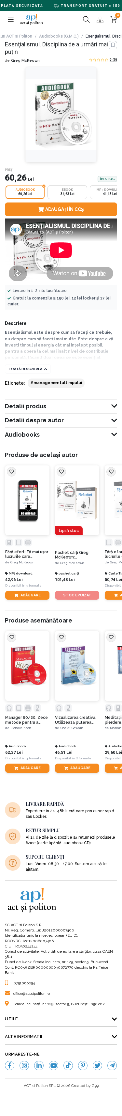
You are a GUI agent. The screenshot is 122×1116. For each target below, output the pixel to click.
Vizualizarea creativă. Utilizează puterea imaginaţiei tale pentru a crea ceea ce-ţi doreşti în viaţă (77, 720)
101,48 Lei (65, 579)
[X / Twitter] (97, 1065)
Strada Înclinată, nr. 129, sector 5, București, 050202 (59, 1004)
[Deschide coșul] (113, 19)
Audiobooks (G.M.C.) (59, 36)
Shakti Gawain (71, 728)
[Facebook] (9, 1065)
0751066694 (24, 983)
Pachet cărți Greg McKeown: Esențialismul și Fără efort (74, 555)
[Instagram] (24, 1065)
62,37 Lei (14, 752)
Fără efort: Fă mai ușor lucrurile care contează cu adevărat (26, 554)
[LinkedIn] (39, 1065)
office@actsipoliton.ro (31, 993)
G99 (95, 1085)
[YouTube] (53, 1065)
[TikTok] (68, 1065)
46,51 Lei (64, 752)
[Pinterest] (83, 1065)
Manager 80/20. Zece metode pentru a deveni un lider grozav (26, 720)
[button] (10, 19)
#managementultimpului (56, 382)
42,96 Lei (14, 579)
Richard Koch (20, 728)
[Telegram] (112, 1065)
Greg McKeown (25, 60)
